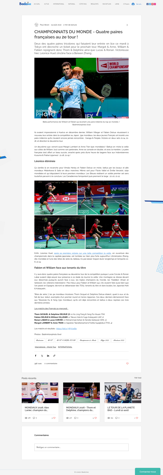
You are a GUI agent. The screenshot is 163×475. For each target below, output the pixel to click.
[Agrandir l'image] (55, 198)
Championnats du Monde (88, 340)
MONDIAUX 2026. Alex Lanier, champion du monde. (37, 409)
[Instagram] (155, 4)
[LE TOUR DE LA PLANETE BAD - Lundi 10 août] (122, 393)
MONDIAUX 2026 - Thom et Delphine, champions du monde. (81, 409)
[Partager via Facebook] (35, 355)
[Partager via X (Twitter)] (42, 355)
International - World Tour (45, 347)
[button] (94, 4)
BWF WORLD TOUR (66, 340)
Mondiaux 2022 (118, 340)
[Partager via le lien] (54, 355)
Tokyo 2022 (104, 340)
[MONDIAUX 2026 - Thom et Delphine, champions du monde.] (81, 393)
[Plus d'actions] (127, 24)
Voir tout (137, 378)
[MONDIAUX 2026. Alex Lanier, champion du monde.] (40, 393)
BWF (50, 340)
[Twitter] (150, 4)
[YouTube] (152, 4)
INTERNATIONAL (65, 347)
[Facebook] (148, 4)
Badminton (39, 340)
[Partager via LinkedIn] (48, 355)
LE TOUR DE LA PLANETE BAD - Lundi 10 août (121, 409)
